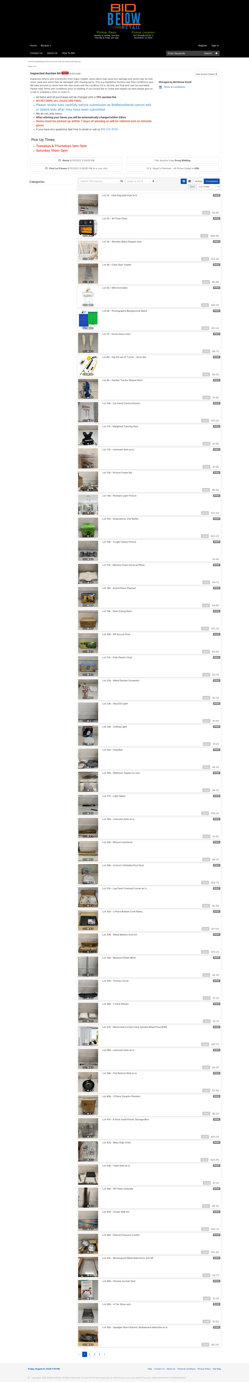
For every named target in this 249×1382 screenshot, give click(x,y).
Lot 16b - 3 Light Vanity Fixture (119, 541)
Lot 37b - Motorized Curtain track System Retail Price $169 (134, 1027)
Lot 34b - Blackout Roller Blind (119, 957)
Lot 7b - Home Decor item (116, 334)
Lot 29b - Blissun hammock (117, 842)
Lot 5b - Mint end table (114, 287)
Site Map (217, 1369)
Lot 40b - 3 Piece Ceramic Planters (121, 1096)
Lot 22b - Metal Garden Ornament (120, 680)
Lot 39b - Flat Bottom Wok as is (119, 1073)
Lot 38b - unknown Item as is (118, 1050)
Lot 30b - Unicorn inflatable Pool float (123, 865)
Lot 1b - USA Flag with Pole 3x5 (119, 195)
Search (208, 53)
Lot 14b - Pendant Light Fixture (119, 495)
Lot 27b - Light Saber (114, 796)
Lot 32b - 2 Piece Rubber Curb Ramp (122, 911)
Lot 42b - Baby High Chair (116, 1142)
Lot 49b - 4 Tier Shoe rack (116, 1304)
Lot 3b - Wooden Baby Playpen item (122, 241)
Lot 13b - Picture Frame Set (117, 472)
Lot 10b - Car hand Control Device (121, 403)
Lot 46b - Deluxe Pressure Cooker (121, 1234)
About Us (52, 53)
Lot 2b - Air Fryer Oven (114, 218)
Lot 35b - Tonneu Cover (115, 980)
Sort (192, 186)
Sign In (215, 45)
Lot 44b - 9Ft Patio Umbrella (117, 1188)
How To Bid (68, 53)
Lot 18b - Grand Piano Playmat (119, 588)
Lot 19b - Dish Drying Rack (117, 611)
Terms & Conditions (174, 86)
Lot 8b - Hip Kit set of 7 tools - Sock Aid (124, 357)
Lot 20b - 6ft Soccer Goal (116, 634)
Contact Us (36, 53)
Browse (45, 45)
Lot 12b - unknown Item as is (118, 449)
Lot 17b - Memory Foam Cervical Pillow (123, 565)
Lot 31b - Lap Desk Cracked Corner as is (124, 888)
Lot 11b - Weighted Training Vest (120, 426)
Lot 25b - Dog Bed (112, 749)
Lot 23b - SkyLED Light (115, 703)
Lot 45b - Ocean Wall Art (115, 1211)
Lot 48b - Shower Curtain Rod (118, 1281)
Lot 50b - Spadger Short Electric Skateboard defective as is (135, 1327)
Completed (212, 181)
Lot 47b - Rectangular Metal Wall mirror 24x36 (127, 1258)
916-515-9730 (109, 129)
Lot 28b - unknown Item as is (118, 819)
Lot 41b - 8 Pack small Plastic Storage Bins (125, 1119)
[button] (83, 204)
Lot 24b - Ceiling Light (114, 726)
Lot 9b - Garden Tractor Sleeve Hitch (122, 380)
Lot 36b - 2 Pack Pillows (115, 1003)
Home (33, 45)
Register (202, 45)
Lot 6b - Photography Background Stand (124, 310)
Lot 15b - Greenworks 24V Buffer (120, 518)
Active (198, 181)
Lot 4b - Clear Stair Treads (116, 264)
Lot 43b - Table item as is (116, 1165)
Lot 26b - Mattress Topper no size (121, 772)
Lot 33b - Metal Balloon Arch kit (119, 934)
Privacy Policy (204, 1369)
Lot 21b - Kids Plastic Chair (117, 657)
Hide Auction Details (205, 74)
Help (150, 1369)
